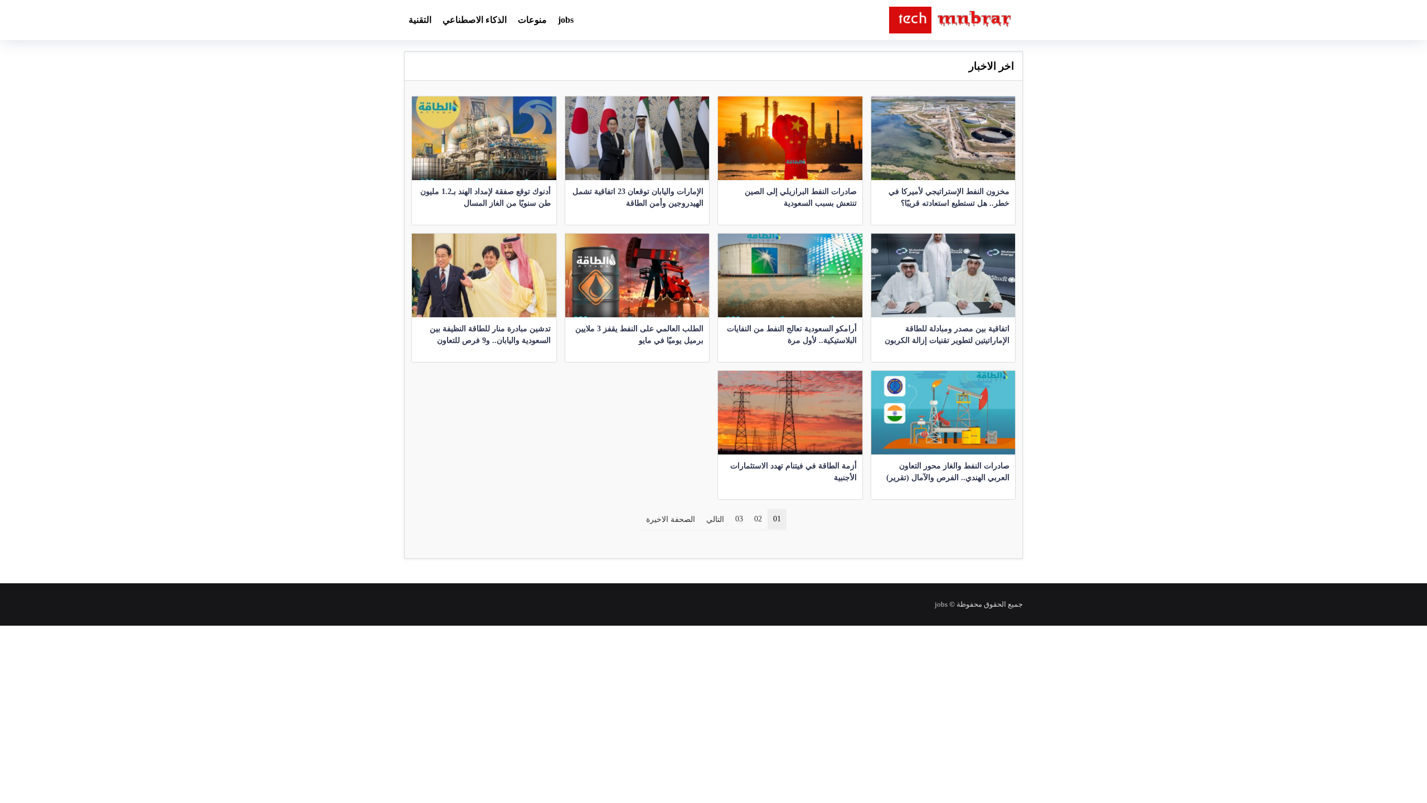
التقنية (420, 20)
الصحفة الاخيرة (670, 519)
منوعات (532, 20)
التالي (715, 519)
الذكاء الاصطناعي (475, 20)
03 (739, 519)
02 (758, 519)
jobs (566, 20)
